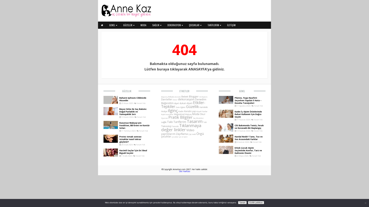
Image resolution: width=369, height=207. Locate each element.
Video (190, 130)
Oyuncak (164, 118)
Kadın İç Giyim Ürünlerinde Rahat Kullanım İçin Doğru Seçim (248, 114)
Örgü (200, 133)
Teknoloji (166, 126)
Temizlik (175, 126)
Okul (202, 114)
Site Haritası (184, 171)
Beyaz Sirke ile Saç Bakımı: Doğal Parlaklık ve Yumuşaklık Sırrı (133, 112)
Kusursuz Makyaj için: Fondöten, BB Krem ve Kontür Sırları (134, 125)
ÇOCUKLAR (194, 25)
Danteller (166, 99)
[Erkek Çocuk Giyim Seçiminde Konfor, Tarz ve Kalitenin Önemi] (226, 153)
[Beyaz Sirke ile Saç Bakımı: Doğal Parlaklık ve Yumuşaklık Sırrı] (110, 114)
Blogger (194, 96)
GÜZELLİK (128, 25)
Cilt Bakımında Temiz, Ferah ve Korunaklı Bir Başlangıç (249, 126)
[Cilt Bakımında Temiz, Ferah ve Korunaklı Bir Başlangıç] (226, 130)
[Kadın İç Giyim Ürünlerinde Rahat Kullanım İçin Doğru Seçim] (226, 116)
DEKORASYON (174, 25)
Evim (178, 107)
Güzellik (126, 91)
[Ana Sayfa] (126, 16)
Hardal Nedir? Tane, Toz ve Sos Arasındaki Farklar (249, 138)
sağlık (163, 122)
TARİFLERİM (214, 25)
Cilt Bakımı (203, 97)
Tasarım (195, 121)
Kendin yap (190, 111)
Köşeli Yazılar (201, 111)
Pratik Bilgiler (180, 117)
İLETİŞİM (231, 25)
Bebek (184, 96)
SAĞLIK (156, 25)
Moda (195, 114)
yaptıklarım (168, 134)
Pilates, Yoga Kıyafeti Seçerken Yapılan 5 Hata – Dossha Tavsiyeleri (248, 100)
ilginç (173, 110)
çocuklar (166, 136)
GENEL (112, 25)
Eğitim (182, 107)
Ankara (171, 96)
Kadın (180, 111)
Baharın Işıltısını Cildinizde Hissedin (132, 99)
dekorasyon (186, 99)
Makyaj (188, 114)
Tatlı (205, 122)
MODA (143, 25)
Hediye (164, 111)
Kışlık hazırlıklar (167, 114)
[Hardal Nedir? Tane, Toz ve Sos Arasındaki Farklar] (226, 141)
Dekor (175, 100)
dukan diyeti (186, 103)
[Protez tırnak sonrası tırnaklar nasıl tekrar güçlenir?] (110, 141)
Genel (242, 91)
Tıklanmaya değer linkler (181, 128)
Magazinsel (179, 114)
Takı (170, 122)
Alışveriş (164, 97)
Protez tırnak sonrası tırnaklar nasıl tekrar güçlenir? (130, 139)
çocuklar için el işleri (180, 137)
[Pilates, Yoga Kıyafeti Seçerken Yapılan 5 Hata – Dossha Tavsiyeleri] (226, 103)
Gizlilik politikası (256, 203)
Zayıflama (182, 134)
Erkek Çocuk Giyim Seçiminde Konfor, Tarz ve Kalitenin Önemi (248, 150)
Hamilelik (203, 107)
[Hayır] (365, 203)
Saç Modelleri (198, 118)
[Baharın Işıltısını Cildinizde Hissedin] (110, 103)
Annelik (178, 97)
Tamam (242, 203)
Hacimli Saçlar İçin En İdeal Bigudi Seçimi (133, 151)
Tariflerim (179, 122)
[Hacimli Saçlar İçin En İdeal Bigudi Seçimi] (110, 155)
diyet (176, 103)
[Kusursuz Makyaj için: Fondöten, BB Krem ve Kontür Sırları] (110, 128)
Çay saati (192, 134)
